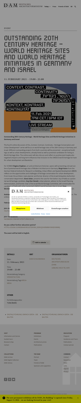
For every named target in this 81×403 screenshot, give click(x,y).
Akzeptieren (20, 208)
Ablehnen (40, 208)
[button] (68, 192)
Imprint (48, 214)
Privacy (43, 214)
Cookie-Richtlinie (35, 214)
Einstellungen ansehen (59, 208)
